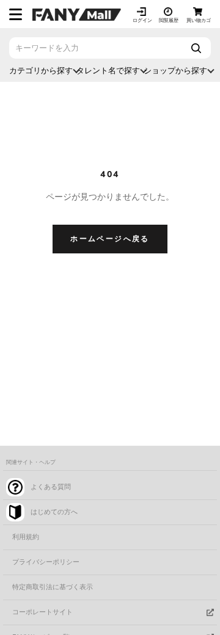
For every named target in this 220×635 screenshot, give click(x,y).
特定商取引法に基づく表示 (52, 587)
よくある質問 (51, 487)
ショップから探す (175, 70)
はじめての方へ (54, 512)
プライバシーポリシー (45, 562)
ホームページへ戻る (110, 239)
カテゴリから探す (41, 70)
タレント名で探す (108, 70)
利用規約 (25, 537)
